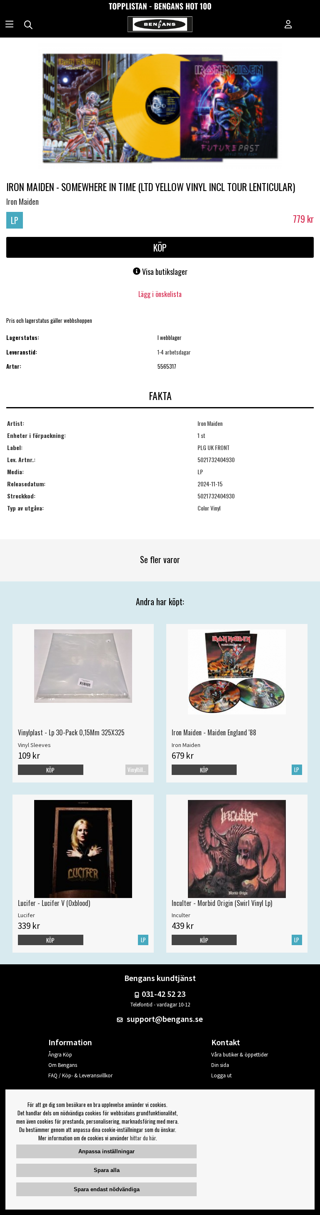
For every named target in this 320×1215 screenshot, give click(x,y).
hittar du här (143, 1138)
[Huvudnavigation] (9, 25)
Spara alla (107, 1170)
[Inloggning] (288, 25)
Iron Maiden (22, 201)
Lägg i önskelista (160, 294)
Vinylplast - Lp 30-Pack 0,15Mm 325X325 (71, 732)
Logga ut (221, 1075)
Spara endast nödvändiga (107, 1189)
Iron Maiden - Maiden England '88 (214, 732)
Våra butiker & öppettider (239, 1054)
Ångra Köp (60, 1054)
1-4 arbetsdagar (174, 352)
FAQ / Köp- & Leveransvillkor (80, 1075)
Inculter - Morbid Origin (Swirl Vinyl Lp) (222, 903)
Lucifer (26, 915)
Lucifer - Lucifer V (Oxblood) (54, 903)
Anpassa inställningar (106, 1151)
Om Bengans (62, 1065)
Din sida (220, 1065)
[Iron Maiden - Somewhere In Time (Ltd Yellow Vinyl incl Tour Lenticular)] (160, 106)
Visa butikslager (164, 271)
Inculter (181, 915)
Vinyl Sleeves (34, 745)
